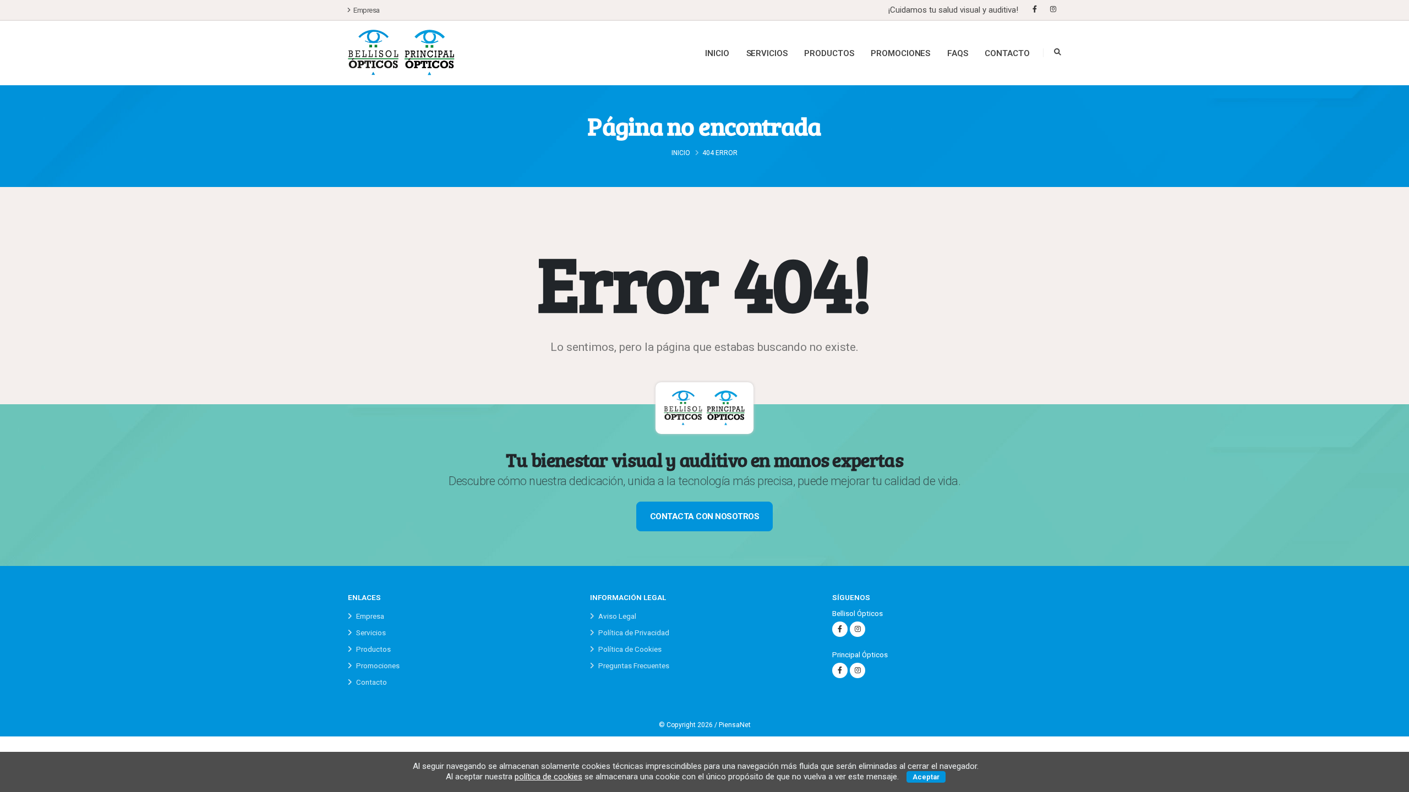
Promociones (900, 53)
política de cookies (548, 777)
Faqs (957, 53)
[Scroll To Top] (1389, 779)
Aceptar (926, 777)
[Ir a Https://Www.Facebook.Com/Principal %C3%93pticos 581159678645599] (840, 670)
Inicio (717, 53)
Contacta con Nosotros (705, 516)
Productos (829, 53)
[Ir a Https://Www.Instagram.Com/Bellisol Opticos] (1053, 9)
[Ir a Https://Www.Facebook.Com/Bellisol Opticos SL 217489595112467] (1034, 9)
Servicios (767, 53)
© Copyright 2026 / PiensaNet (705, 725)
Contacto (1007, 53)
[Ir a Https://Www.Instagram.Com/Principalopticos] (857, 670)
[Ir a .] (401, 53)
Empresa (366, 10)
